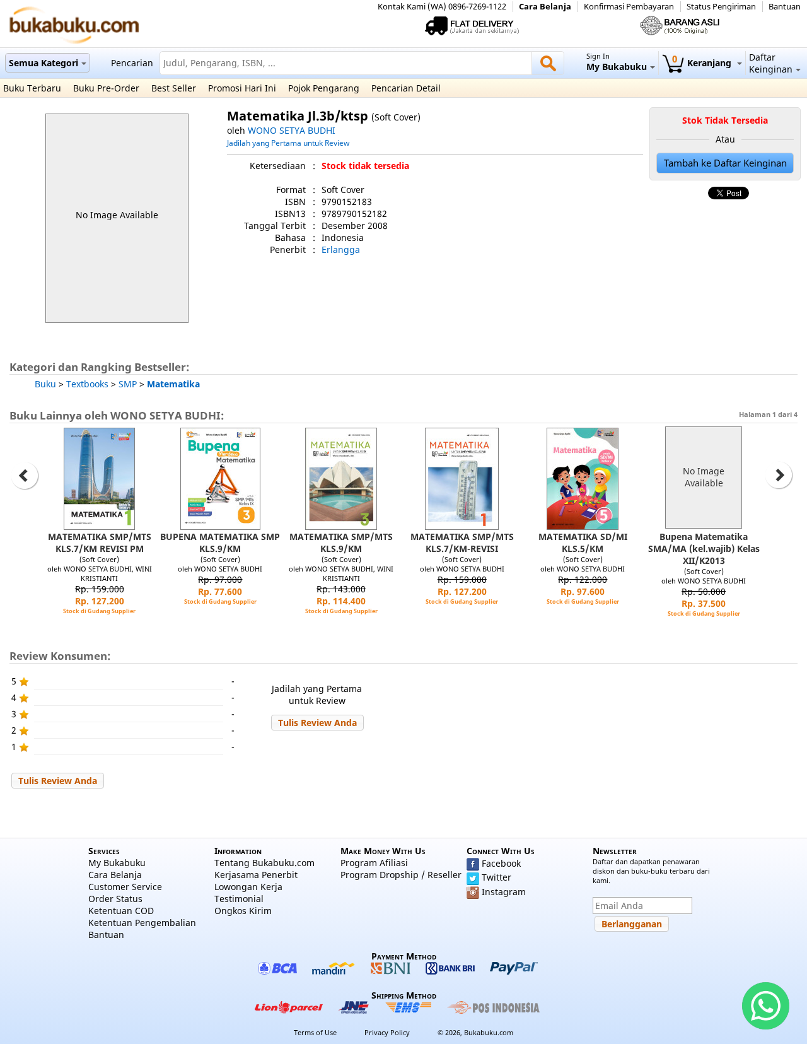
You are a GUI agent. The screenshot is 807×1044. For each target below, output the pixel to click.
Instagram (504, 892)
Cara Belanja (545, 6)
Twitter (496, 877)
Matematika (173, 384)
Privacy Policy (387, 1032)
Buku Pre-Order (106, 88)
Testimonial (239, 899)
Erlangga (341, 249)
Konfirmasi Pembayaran (629, 6)
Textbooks (87, 384)
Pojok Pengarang (323, 88)
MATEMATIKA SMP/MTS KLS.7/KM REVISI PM (99, 542)
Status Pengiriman (721, 6)
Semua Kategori (43, 63)
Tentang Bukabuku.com (264, 863)
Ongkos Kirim (243, 911)
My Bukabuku (117, 863)
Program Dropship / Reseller (401, 875)
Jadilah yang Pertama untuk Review (288, 143)
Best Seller (173, 88)
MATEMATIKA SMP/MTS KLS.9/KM (341, 542)
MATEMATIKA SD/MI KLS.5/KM (582, 542)
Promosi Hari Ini (242, 88)
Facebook (501, 863)
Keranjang (703, 63)
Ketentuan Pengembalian (142, 923)
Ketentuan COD (121, 911)
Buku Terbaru (32, 88)
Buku (45, 384)
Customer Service (125, 887)
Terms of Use (315, 1032)
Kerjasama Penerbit (256, 875)
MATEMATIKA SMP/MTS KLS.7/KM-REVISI (462, 542)
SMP (128, 384)
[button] (317, 722)
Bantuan (785, 6)
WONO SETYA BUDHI (291, 130)
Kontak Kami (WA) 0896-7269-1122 (442, 6)
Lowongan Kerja (248, 887)
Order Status (115, 899)
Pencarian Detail (406, 88)
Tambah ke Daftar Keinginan (725, 163)
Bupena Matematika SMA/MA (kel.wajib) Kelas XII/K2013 (704, 548)
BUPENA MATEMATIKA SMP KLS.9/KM (220, 542)
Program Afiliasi (374, 863)
